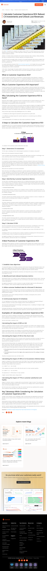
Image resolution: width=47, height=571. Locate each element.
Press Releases (39, 530)
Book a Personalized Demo (23, 482)
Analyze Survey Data (5, 551)
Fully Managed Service (22, 548)
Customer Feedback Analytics (6, 540)
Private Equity (13, 531)
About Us (38, 525)
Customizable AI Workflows (22, 529)
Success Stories (31, 528)
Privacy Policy (36, 558)
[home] (5, 4)
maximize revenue (41, 165)
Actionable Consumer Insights (6, 543)
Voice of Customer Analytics (6, 526)
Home (3, 9)
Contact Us (39, 541)
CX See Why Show (31, 535)
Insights (29, 530)
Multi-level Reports (23, 537)
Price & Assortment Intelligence (23, 552)
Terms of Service (29, 558)
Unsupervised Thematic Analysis (23, 532)
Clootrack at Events (40, 536)
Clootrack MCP (22, 525)
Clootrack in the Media (40, 533)
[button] (45, 4)
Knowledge (30, 532)
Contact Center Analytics (5, 532)
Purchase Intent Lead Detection (5, 547)
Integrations (13, 538)
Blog (29, 525)
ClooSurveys (4, 554)
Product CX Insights (6, 529)
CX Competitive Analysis (5, 536)
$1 (6, 51)
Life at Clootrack (40, 528)
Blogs (12, 9)
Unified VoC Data (22, 540)
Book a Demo (39, 4)
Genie (20, 535)
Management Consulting (13, 529)
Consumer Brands (14, 525)
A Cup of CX (30, 537)
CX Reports (30, 539)
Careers (38, 538)
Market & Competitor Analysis (21, 544)
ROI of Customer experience (24, 64)
